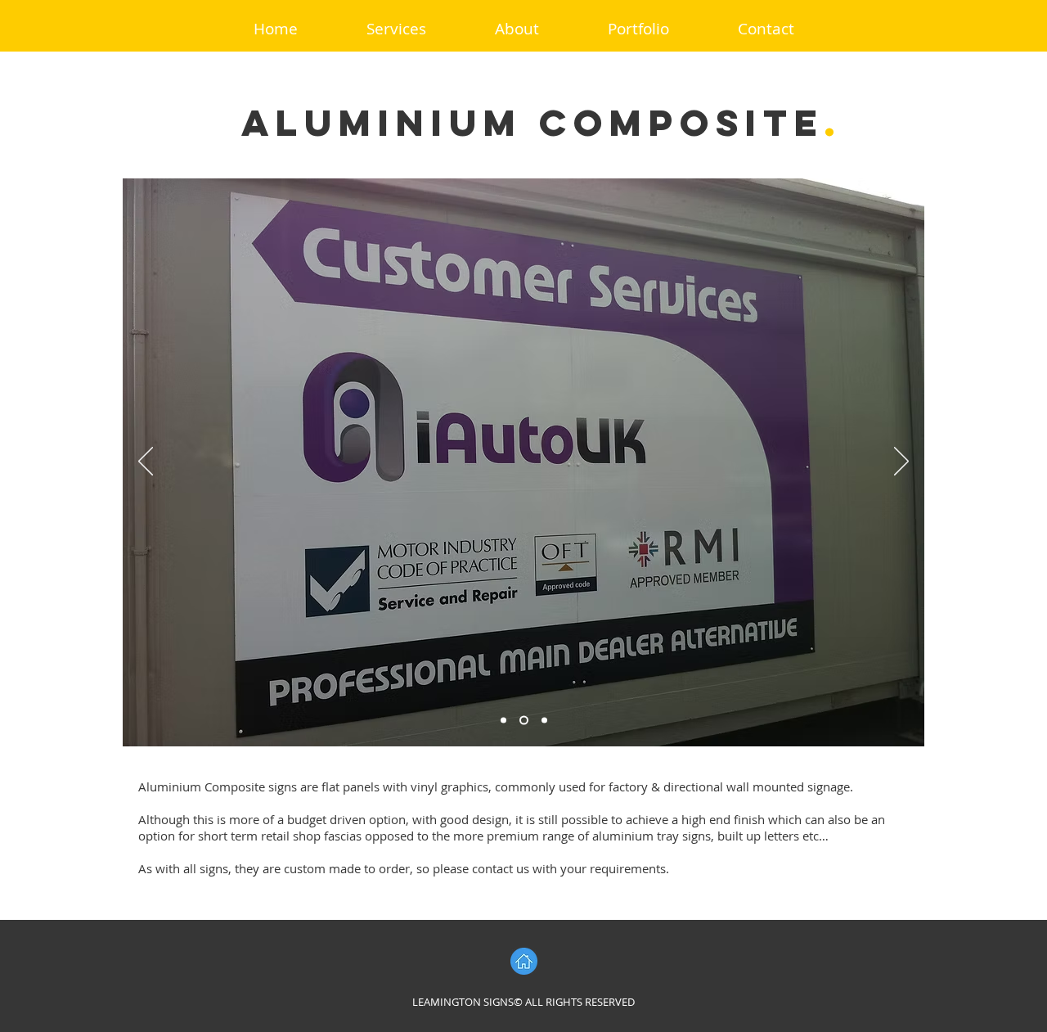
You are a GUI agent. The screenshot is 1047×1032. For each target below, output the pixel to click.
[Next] (901, 462)
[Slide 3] (542, 720)
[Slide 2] (522, 720)
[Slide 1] (503, 720)
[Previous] (145, 462)
